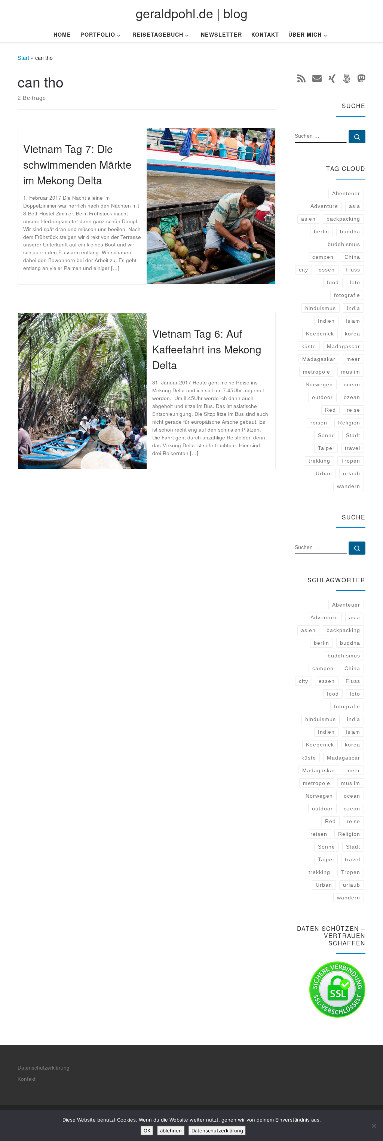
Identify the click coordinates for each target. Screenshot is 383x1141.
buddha (350, 231)
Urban (324, 473)
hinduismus (320, 308)
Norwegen (319, 384)
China (352, 257)
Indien (326, 321)
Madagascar (343, 346)
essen (327, 270)
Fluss (353, 270)
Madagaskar (318, 359)
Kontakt (27, 1078)
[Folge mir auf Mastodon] (361, 78)
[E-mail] (317, 78)
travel (352, 448)
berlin (321, 231)
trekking (319, 461)
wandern (348, 486)
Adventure (324, 206)
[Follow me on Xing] (331, 78)
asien (308, 219)
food (333, 282)
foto (355, 282)
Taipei (326, 448)
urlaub (351, 473)
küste (308, 346)
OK (147, 1131)
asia (354, 206)
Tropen (350, 461)
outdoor (322, 397)
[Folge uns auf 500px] (346, 78)
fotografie (347, 295)
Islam (353, 321)
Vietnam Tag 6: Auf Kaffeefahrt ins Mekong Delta (206, 349)
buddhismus (344, 244)
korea (352, 334)
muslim (350, 372)
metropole (316, 372)
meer (353, 359)
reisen (318, 423)
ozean (352, 397)
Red (330, 410)
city (303, 270)
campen (323, 257)
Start (23, 57)
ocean (352, 384)
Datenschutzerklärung (44, 1067)
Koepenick (320, 334)
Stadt (353, 435)
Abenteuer (346, 193)
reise (353, 410)
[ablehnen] (373, 1125)
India (353, 308)
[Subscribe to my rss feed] (301, 78)
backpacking (343, 219)
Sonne (326, 435)
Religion (349, 423)
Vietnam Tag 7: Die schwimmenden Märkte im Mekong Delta (77, 164)
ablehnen (171, 1131)
